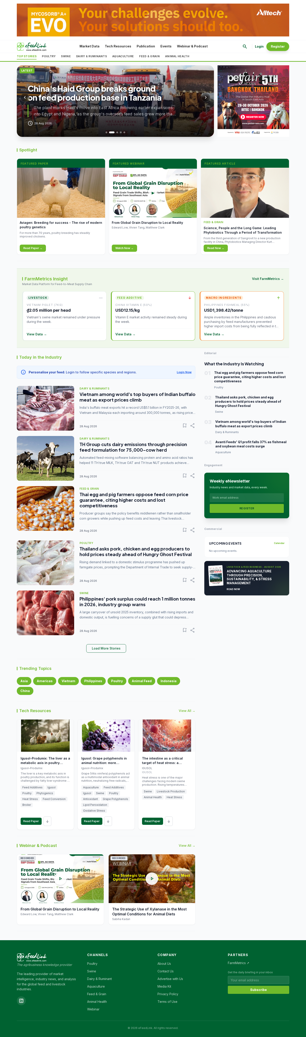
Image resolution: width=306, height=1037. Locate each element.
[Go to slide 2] (111, 132)
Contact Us (165, 971)
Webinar (93, 1009)
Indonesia (169, 681)
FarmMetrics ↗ (238, 963)
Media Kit (164, 986)
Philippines (93, 681)
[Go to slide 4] (121, 132)
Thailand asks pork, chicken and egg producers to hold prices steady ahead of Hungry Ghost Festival (136, 551)
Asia (24, 681)
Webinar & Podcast (192, 46)
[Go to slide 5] (124, 132)
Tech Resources (118, 46)
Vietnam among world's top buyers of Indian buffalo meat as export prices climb (137, 396)
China (25, 691)
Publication (146, 46)
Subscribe (258, 990)
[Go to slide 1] (106, 132)
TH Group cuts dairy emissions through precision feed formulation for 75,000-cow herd (133, 447)
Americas (45, 681)
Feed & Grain (149, 56)
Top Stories (27, 56)
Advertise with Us (170, 979)
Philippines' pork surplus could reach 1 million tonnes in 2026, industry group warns (137, 601)
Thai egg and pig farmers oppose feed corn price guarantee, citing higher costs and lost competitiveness (134, 499)
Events (166, 46)
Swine (66, 56)
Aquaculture (123, 56)
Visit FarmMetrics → (268, 279)
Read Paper (31, 821)
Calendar (279, 543)
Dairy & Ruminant (99, 979)
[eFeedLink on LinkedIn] (21, 1000)
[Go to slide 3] (117, 132)
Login (259, 46)
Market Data (89, 46)
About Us (164, 963)
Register (278, 46)
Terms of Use (167, 1001)
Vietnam (68, 681)
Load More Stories (106, 648)
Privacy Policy (167, 994)
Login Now (184, 372)
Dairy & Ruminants (91, 56)
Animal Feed (142, 681)
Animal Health (177, 56)
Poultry (49, 56)
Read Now (233, 589)
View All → (187, 711)
